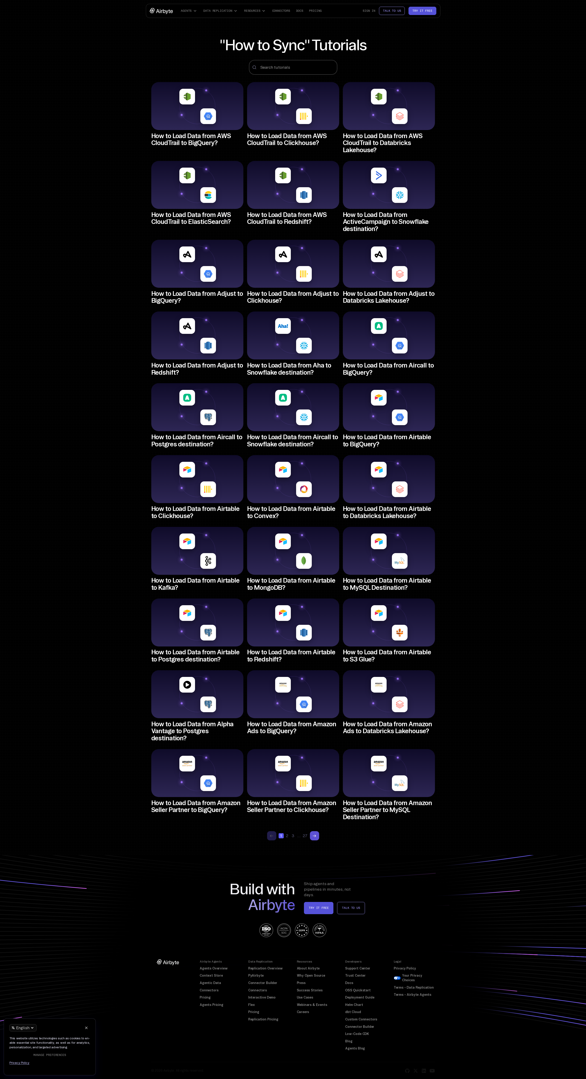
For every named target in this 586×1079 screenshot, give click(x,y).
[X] (415, 1070)
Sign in (369, 10)
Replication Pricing (263, 1019)
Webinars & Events (312, 1005)
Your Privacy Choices (412, 978)
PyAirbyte (256, 975)
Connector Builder (262, 983)
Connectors (281, 10)
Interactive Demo (262, 997)
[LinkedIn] (424, 1070)
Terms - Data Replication (414, 987)
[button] (189, 11)
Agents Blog (355, 1048)
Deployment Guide (359, 997)
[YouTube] (432, 1070)
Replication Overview (265, 968)
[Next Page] (314, 835)
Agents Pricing (211, 1005)
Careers (303, 1012)
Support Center (357, 968)
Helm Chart (354, 1005)
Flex (251, 1005)
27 (305, 835)
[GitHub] (407, 1070)
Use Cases (305, 997)
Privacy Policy (405, 968)
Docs (299, 10)
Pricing (315, 10)
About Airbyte (308, 968)
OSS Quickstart (358, 990)
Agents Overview (213, 968)
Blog (348, 1041)
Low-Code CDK (357, 1034)
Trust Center (355, 975)
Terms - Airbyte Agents (412, 994)
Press (301, 983)
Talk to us (392, 10)
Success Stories (310, 990)
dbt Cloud (353, 1012)
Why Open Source (311, 975)
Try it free (422, 10)
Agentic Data (210, 983)
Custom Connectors (361, 1019)
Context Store (211, 975)
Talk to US (351, 908)
